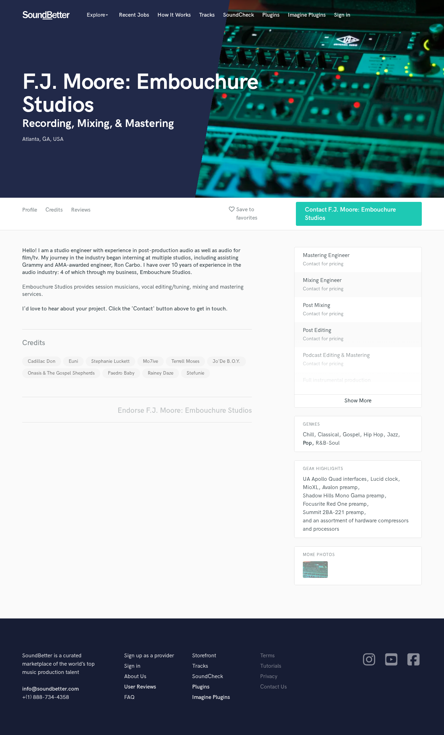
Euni (73, 361)
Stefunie (195, 373)
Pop (307, 443)
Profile (29, 210)
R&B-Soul (328, 443)
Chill (308, 434)
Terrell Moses (185, 361)
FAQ (129, 697)
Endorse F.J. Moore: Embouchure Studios (185, 410)
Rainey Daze (160, 373)
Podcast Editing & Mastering (336, 355)
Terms (267, 655)
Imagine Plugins (307, 15)
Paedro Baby (121, 373)
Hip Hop (373, 434)
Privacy (269, 676)
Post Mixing (316, 305)
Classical (328, 434)
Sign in (342, 15)
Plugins (271, 15)
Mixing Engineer (322, 280)
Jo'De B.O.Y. (226, 361)
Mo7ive (150, 361)
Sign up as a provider (149, 655)
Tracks (207, 15)
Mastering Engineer (326, 255)
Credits (54, 210)
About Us (135, 676)
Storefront (204, 655)
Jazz (392, 434)
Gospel (351, 434)
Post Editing (317, 330)
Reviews (81, 210)
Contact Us (273, 687)
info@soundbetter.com (50, 689)
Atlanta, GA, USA (42, 139)
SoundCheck (238, 15)
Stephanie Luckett (110, 361)
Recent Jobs (134, 15)
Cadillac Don (42, 361)
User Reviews (140, 687)
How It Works (174, 15)
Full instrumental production (337, 380)
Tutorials (270, 666)
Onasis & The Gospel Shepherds (61, 373)
